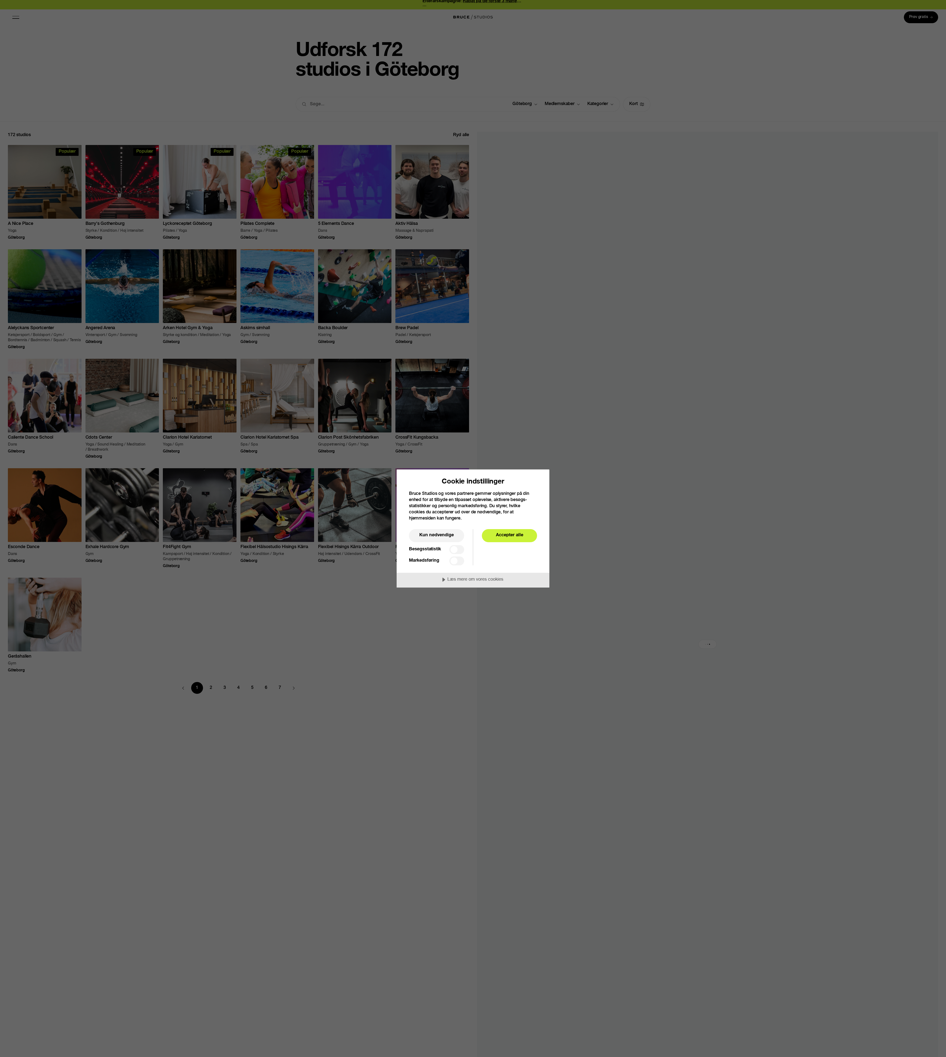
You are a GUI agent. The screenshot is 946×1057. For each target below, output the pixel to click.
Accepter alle (509, 535)
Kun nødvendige (436, 535)
